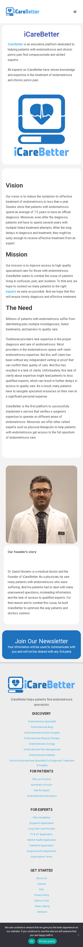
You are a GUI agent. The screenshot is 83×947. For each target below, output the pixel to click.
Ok (31, 941)
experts (11, 291)
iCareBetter (16, 44)
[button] (75, 11)
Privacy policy (47, 941)
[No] (78, 935)
